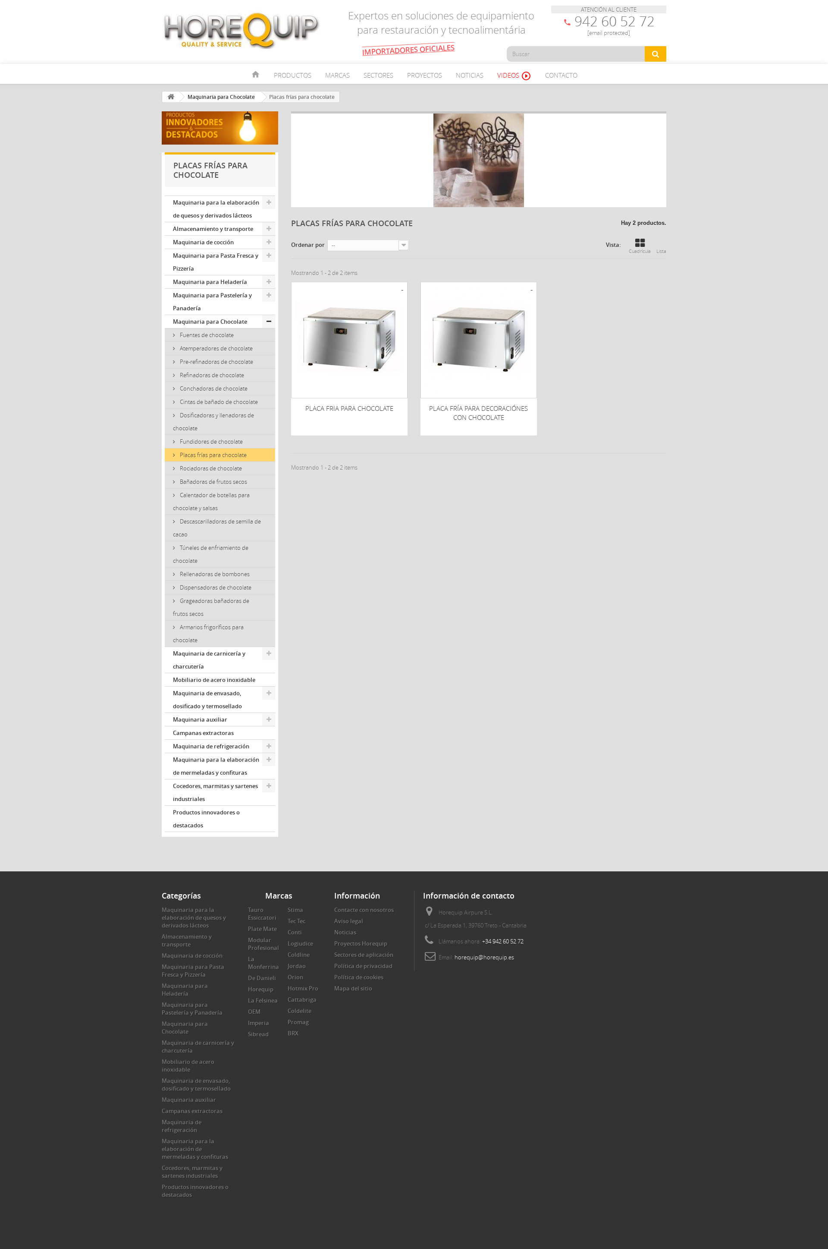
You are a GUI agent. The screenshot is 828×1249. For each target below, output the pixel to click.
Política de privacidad (363, 966)
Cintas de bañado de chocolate (218, 402)
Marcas (337, 75)
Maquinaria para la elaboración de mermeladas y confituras (216, 766)
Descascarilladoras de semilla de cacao (217, 527)
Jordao (297, 966)
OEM (254, 1012)
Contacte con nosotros (364, 910)
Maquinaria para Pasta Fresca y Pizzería (215, 262)
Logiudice (300, 943)
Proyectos (424, 75)
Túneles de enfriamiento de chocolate (210, 554)
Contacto (561, 75)
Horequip (260, 989)
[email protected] (608, 33)
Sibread (258, 1034)
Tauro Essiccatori (262, 913)
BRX (293, 1033)
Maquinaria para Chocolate (210, 321)
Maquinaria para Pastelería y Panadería (212, 301)
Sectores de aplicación (363, 955)
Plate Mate (262, 929)
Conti (295, 932)
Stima (295, 910)
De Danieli (262, 978)
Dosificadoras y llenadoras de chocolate (213, 421)
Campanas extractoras (203, 733)
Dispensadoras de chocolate (215, 587)
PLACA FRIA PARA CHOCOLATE (349, 408)
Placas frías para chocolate (213, 455)
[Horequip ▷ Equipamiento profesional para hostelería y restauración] (241, 30)
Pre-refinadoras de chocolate (216, 362)
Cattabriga (302, 999)
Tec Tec (296, 921)
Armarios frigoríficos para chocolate (208, 633)
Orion (295, 977)
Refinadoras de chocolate (211, 375)
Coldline (299, 955)
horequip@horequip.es (484, 957)
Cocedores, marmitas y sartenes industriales (215, 792)
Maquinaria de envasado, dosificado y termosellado (207, 699)
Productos (292, 75)
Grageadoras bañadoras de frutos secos (211, 607)
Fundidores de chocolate (211, 441)
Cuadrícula (640, 251)
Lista (661, 251)
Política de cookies (358, 977)
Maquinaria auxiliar (200, 719)
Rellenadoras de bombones (214, 574)
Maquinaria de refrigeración (211, 746)
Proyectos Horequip (360, 943)
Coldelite (299, 1011)
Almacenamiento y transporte (213, 229)
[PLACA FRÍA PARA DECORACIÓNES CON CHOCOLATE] (479, 340)
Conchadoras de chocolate (213, 388)
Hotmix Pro (303, 988)
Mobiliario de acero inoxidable (214, 680)
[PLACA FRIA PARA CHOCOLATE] (349, 340)
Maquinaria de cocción (203, 242)
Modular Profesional (263, 944)
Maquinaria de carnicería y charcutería (209, 660)
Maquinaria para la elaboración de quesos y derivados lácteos (216, 209)
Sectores (378, 75)
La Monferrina (263, 963)
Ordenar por (308, 245)
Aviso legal (348, 921)
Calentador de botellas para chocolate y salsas (211, 501)
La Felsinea (263, 1000)
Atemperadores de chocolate (216, 348)
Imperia (258, 1023)
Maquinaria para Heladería (210, 282)
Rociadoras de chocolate (210, 468)
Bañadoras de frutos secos (213, 482)
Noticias (469, 75)
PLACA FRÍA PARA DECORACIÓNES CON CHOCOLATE (478, 413)
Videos (514, 76)
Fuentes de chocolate (206, 335)
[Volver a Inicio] (171, 96)
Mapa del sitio (353, 988)
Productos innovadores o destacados (206, 818)
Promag (298, 1022)
